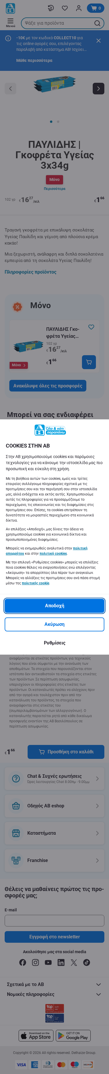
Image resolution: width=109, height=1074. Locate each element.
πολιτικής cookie (35, 583)
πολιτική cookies (53, 554)
